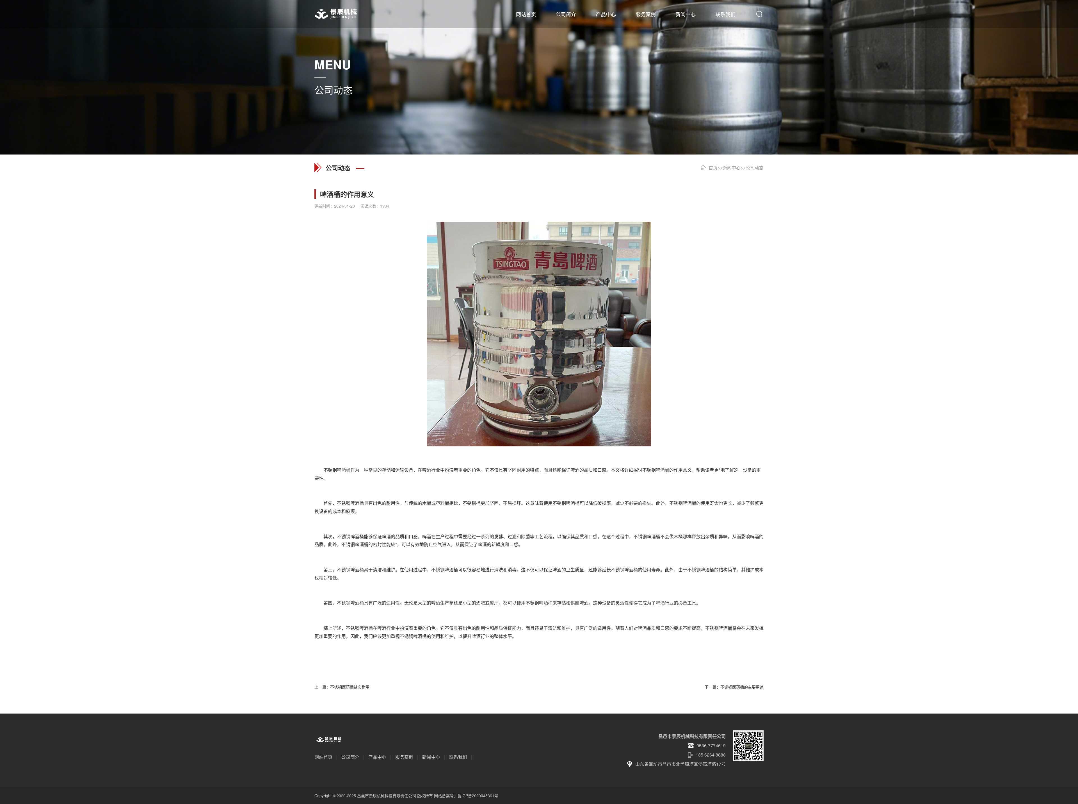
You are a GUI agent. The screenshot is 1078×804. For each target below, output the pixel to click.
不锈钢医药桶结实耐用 (349, 687)
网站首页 (526, 14)
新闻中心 (685, 14)
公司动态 (755, 167)
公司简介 (566, 14)
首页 (713, 167)
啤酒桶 (343, 470)
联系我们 (725, 14)
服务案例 (646, 14)
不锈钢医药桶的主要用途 (742, 687)
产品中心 (606, 14)
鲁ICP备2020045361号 (478, 795)
